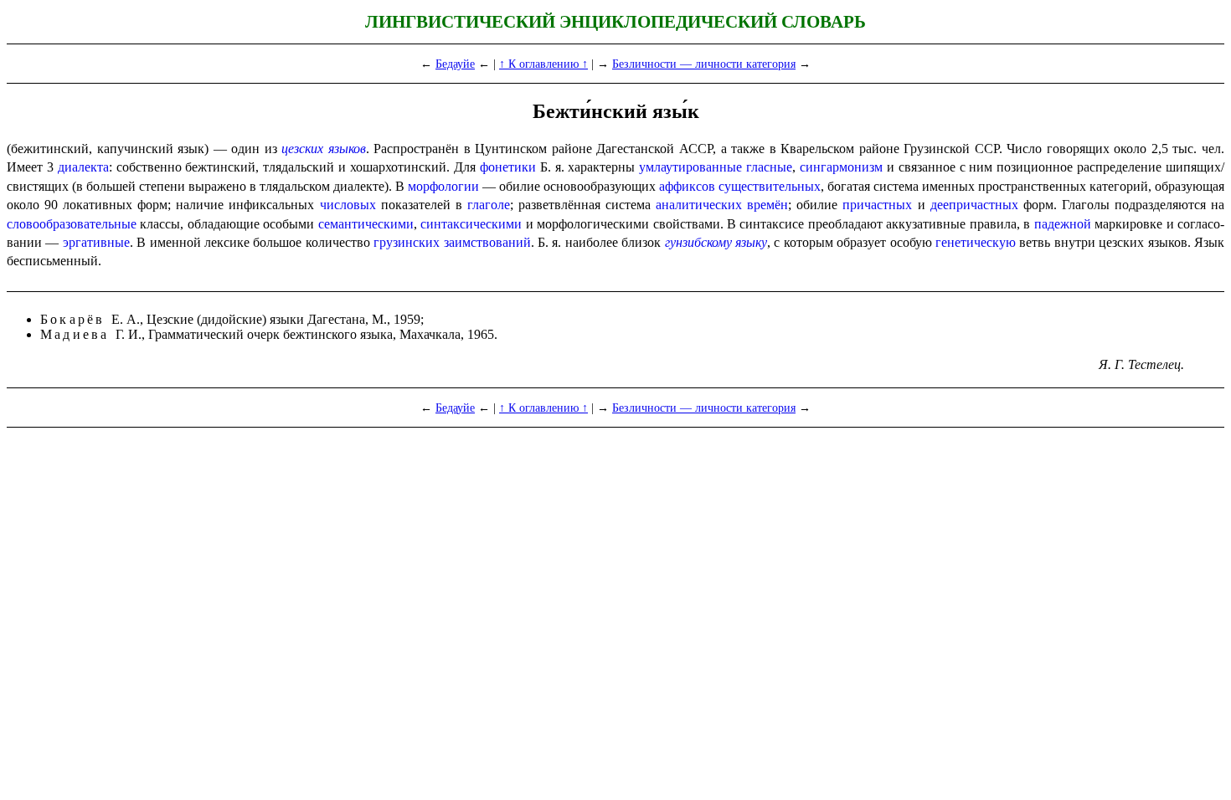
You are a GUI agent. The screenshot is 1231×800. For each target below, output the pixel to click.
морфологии (443, 186)
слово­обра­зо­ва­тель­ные (71, 224)
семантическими (366, 224)
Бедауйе (455, 63)
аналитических (699, 204)
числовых (348, 204)
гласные (769, 167)
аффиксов (687, 186)
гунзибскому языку (716, 242)
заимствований (487, 242)
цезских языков (323, 148)
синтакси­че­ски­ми (471, 224)
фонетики (508, 167)
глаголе (488, 204)
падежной (1062, 224)
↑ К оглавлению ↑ (543, 63)
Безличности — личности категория (704, 63)
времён (767, 204)
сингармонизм (841, 167)
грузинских (406, 242)
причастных (877, 204)
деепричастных (974, 204)
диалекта (83, 167)
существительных (770, 186)
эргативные (96, 242)
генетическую (975, 242)
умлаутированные (690, 167)
